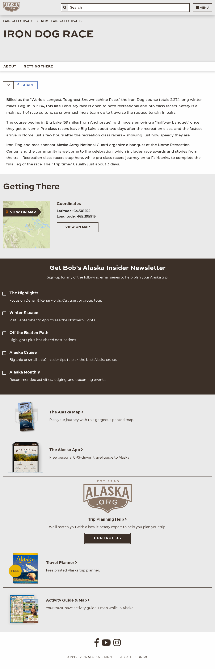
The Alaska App (65, 450)
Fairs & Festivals (18, 21)
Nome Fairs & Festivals (61, 21)
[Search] (65, 7)
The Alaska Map (65, 412)
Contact (142, 657)
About (9, 66)
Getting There (38, 66)
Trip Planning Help (106, 519)
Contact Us (107, 538)
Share (27, 85)
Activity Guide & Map (67, 600)
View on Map (77, 227)
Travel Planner (60, 563)
